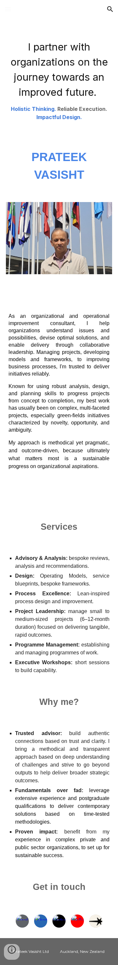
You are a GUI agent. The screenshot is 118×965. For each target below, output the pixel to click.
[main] (59, 78)
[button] (8, 9)
